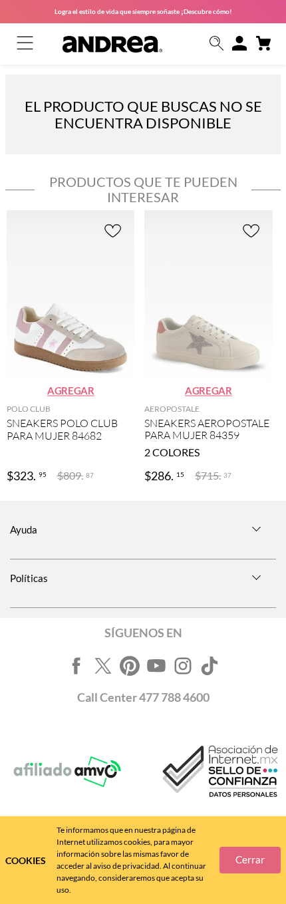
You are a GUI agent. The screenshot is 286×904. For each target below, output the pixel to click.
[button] (217, 44)
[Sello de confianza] (219, 772)
